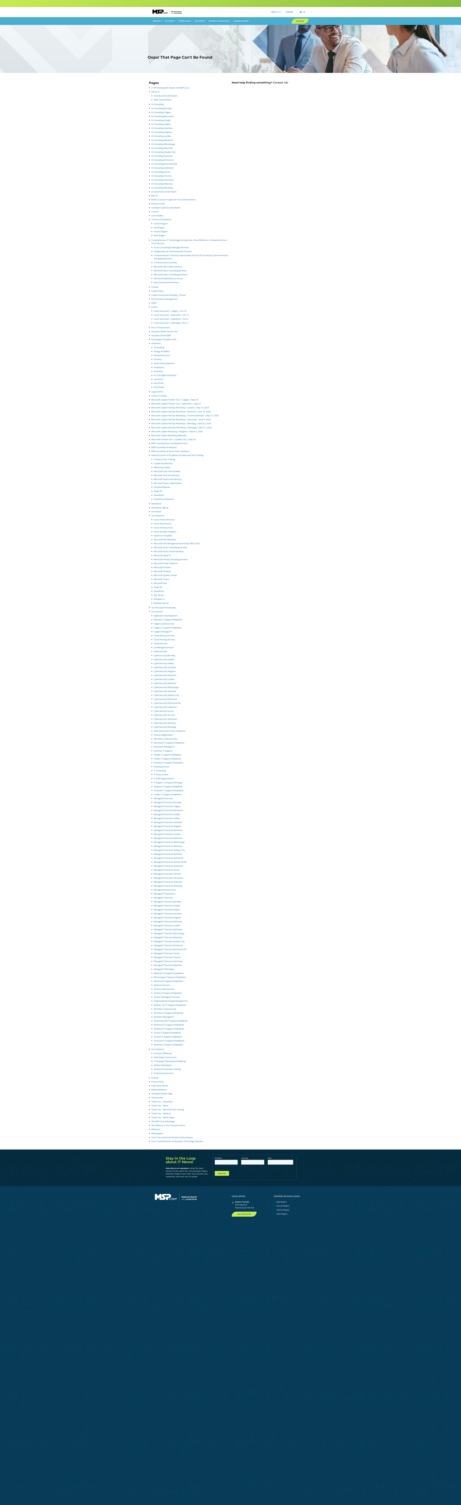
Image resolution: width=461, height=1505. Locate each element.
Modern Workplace (163, 1065)
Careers (289, 12)
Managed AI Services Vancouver (168, 877)
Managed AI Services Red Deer (168, 854)
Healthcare (159, 367)
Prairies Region (161, 231)
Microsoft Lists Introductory (167, 475)
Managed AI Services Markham (168, 838)
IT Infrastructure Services (166, 262)
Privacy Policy (157, 1081)
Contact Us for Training (164, 459)
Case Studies (157, 215)
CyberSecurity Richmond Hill (167, 703)
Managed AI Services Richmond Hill (170, 862)
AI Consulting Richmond (162, 160)
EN (301, 12)
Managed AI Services (163, 798)
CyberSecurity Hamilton (165, 667)
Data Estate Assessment (165, 1057)
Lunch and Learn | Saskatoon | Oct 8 (171, 318)
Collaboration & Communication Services (173, 251)
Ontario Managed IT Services (167, 997)
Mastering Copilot (162, 467)
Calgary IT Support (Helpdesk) (167, 627)
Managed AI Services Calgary (167, 806)
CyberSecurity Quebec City (166, 695)
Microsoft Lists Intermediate (167, 471)
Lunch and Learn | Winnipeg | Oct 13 (171, 322)
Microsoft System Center (165, 575)
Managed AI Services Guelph (167, 814)
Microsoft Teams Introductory (168, 479)
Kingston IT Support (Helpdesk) (168, 786)
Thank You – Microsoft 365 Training (167, 1109)
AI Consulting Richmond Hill (164, 163)
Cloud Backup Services (164, 635)
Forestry (158, 359)
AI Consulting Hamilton (162, 128)
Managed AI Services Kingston (168, 826)
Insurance (158, 371)
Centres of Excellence (219, 21)
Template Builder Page (161, 1093)
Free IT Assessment (160, 327)
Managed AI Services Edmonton (168, 810)
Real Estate (159, 387)
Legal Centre (157, 391)
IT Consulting (160, 770)
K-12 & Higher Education (165, 375)
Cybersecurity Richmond (165, 699)
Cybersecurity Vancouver (165, 719)
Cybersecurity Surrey (164, 711)
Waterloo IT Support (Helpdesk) (168, 1044)
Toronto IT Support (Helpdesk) (168, 1036)
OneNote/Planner (162, 487)
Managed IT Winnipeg (164, 969)
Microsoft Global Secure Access (168, 278)
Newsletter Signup (159, 507)
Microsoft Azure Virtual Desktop (168, 551)
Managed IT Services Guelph (167, 905)
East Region (159, 227)
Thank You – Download (161, 1101)
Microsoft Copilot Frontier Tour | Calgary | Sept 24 (174, 399)
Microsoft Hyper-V (162, 555)
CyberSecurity (160, 651)
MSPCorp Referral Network (164, 447)
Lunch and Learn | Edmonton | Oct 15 (171, 315)
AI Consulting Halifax (160, 124)
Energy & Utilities (162, 351)
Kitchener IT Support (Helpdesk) (168, 790)
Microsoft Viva (160, 583)
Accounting (159, 347)
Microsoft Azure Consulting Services (170, 547)
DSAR (153, 303)
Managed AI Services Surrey (167, 869)
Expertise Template (163, 535)
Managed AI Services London (167, 834)
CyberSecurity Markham (165, 683)
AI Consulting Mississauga (163, 144)
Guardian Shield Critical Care (164, 331)
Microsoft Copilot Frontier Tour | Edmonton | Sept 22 (176, 403)
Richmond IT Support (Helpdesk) (169, 1024)
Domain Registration (163, 734)
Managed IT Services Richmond (168, 945)
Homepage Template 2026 (163, 339)
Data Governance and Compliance (169, 730)
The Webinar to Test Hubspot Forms (168, 1125)
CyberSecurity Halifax (164, 663)
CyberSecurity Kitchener (165, 675)
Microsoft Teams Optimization (168, 483)
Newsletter (156, 503)
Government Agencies (164, 363)
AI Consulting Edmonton (162, 116)
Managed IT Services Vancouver (168, 961)
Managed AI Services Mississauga (169, 842)
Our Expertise (157, 515)
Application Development (165, 615)
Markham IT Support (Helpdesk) (168, 973)
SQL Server (159, 595)
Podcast (155, 1077)
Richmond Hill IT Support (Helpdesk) (170, 1020)
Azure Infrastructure (163, 527)
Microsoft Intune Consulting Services (171, 559)
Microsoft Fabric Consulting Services (170, 274)
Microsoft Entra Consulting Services (170, 270)
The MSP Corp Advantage (163, 1121)
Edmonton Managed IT (164, 746)
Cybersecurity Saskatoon (165, 707)
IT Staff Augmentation (164, 778)
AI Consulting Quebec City (163, 152)
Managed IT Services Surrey (166, 953)
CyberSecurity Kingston (165, 671)
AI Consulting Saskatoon (162, 167)
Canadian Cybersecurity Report (165, 207)
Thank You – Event (159, 1105)
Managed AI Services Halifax (167, 818)
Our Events (156, 511)
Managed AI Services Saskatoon (168, 865)
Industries (199, 21)
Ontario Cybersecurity (164, 989)
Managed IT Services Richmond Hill (170, 949)
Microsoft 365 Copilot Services (168, 266)
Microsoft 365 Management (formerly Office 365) (177, 543)
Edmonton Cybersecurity (165, 738)
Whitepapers (157, 1133)
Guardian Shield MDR (161, 335)
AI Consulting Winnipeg (162, 187)
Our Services (157, 611)
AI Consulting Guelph (161, 120)
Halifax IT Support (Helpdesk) (167, 758)
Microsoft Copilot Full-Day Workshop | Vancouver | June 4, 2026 (181, 419)
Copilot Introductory (163, 463)
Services (157, 21)
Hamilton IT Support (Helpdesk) (168, 762)
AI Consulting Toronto (161, 175)
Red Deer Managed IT (164, 1016)
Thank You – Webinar (161, 1113)
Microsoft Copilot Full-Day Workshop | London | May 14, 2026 (180, 407)
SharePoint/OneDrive (164, 499)
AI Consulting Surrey (160, 171)
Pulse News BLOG (159, 1085)
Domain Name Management (164, 299)
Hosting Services (161, 766)
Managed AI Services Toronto (167, 873)
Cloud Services (160, 643)
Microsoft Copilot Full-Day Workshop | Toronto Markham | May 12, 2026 (185, 415)
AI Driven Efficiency (163, 1053)
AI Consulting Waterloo (162, 183)
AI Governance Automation (163, 191)
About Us (275, 12)
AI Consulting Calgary (161, 112)
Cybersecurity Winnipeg (165, 727)
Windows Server (161, 603)
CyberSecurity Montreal (165, 691)
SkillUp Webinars (159, 1089)
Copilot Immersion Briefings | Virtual (168, 295)
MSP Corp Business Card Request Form (169, 443)
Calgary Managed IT (163, 631)
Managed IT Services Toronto (167, 957)
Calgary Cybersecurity (164, 623)
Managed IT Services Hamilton (168, 913)
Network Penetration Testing (167, 1069)
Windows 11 (159, 599)
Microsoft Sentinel (162, 571)
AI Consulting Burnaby (161, 108)
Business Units (158, 203)
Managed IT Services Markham (168, 929)
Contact (154, 287)
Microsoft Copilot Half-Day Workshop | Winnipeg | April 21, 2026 (181, 427)
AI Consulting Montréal (162, 148)
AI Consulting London (161, 136)
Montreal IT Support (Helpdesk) (168, 981)
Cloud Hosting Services (164, 639)
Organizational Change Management (171, 1000)
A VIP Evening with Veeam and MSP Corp (170, 87)
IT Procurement (161, 774)
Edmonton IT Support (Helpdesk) (169, 742)
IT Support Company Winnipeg (168, 782)
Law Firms (158, 379)
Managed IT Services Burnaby (167, 901)
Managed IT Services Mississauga (169, 933)
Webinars (155, 1129)
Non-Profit (159, 383)
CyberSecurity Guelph (164, 659)
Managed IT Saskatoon (164, 893)
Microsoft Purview (162, 567)
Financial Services (162, 355)
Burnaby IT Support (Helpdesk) (168, 619)
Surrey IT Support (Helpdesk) (167, 1032)
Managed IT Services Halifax (167, 909)
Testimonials (157, 1097)
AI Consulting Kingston (161, 132)
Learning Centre (240, 21)
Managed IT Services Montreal (168, 937)
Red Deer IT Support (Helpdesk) (168, 1012)
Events (154, 307)
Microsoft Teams (161, 579)
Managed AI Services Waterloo (168, 881)
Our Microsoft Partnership (163, 607)
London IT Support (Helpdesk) (168, 794)
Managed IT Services (163, 897)
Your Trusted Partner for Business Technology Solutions (177, 1141)
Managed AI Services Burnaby (167, 802)
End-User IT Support (163, 750)
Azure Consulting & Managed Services (171, 247)
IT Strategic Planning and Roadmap (170, 1061)
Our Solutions (157, 1049)
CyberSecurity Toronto (164, 715)
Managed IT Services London (167, 925)
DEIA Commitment (162, 99)
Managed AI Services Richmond (168, 858)
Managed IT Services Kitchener (168, 921)
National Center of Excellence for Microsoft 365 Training (177, 455)
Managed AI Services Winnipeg (168, 885)
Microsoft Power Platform (166, 563)
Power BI (158, 491)
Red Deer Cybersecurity (165, 1009)
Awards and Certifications (166, 95)
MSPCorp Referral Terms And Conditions (170, 451)
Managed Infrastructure (165, 889)
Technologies (184, 21)
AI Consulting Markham (162, 140)
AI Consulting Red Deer (162, 156)
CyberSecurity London (164, 679)
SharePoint (159, 495)
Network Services (162, 985)
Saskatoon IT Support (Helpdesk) (169, 1028)
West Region (160, 235)
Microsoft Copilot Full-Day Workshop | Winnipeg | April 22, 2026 (181, 423)
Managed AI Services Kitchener (168, 830)
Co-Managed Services (164, 647)
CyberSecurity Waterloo (165, 723)
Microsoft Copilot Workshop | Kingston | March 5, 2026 (177, 431)
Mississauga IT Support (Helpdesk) (169, 977)
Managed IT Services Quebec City (169, 941)
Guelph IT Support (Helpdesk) (167, 754)
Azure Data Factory (163, 523)
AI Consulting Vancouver (162, 179)
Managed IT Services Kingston (167, 917)
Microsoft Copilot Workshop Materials (168, 435)
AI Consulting (157, 104)
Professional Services (163, 1073)
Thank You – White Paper (163, 1117)
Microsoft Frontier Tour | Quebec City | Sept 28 (173, 439)
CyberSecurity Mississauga (166, 687)
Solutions (169, 21)
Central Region (161, 223)
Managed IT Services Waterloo (168, 965)
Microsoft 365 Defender (165, 539)
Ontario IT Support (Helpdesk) (168, 993)
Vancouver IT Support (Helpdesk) (169, 1040)
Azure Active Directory (164, 519)
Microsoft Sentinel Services (166, 282)
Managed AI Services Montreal (168, 846)
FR (304, 12)
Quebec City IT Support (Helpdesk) (170, 1005)
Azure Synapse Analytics (165, 531)
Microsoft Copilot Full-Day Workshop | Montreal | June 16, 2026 (181, 411)
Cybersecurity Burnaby (164, 655)
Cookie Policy (157, 291)
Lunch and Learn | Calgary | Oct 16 (170, 311)
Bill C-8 (154, 195)
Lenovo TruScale (159, 395)
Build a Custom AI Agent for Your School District (173, 199)
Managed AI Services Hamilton (168, 822)
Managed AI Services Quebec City (169, 850)
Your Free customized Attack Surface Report (172, 1137)
